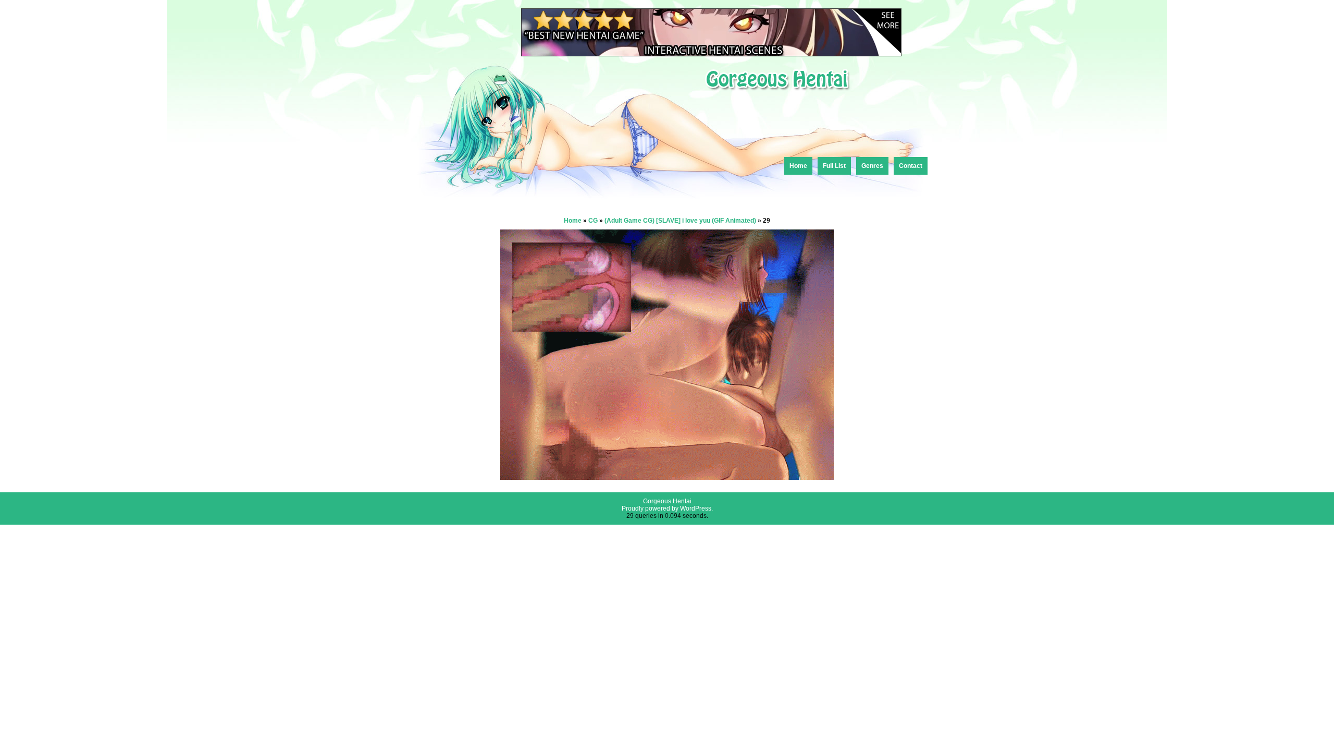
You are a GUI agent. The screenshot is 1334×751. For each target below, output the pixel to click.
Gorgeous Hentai (667, 501)
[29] (667, 477)
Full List (834, 165)
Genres (872, 165)
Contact (910, 165)
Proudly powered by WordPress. (667, 508)
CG (593, 220)
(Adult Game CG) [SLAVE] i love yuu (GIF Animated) (680, 220)
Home (798, 165)
